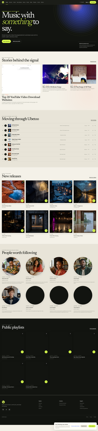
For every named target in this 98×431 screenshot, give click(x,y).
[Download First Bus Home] (93, 150)
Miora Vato (4, 207)
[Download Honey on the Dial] (93, 145)
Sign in (87, 2)
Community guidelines (84, 408)
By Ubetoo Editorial (77, 358)
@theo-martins (76, 309)
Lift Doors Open (15, 130)
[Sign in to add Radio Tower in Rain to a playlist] (95, 140)
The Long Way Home (54, 357)
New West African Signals (79, 357)
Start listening (6, 41)
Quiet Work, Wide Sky (30, 357)
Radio (31, 2)
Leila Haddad (52, 307)
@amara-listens (52, 280)
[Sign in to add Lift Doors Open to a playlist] (95, 130)
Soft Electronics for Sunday (8, 357)
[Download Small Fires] (93, 159)
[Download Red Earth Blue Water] (22, 182)
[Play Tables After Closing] (22, 230)
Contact (81, 404)
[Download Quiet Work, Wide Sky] (46, 333)
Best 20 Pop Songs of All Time (80, 87)
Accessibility (82, 406)
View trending (93, 120)
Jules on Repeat (29, 307)
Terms (87, 416)
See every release (92, 177)
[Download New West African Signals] (94, 333)
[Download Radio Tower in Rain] (93, 140)
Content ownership (62, 403)
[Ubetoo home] (3, 2)
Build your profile (16, 41)
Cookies (95, 416)
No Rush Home (15, 125)
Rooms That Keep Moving (64, 125)
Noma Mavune (14, 126)
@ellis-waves (4, 309)
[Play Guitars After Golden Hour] (46, 381)
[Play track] (5, 125)
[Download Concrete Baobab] (46, 212)
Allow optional (92, 426)
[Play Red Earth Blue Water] (22, 200)
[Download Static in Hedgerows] (94, 182)
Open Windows (62, 144)
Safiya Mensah (5, 278)
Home (7, 2)
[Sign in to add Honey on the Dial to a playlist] (95, 145)
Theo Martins (77, 307)
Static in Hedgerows (78, 206)
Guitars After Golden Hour (31, 387)
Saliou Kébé (28, 237)
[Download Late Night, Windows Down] (22, 363)
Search (40, 404)
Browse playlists (93, 328)
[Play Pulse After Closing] (70, 230)
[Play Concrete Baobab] (46, 230)
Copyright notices (62, 404)
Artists (38, 2)
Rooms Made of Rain (78, 235)
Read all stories (93, 61)
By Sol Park (52, 358)
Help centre (82, 403)
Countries (40, 406)
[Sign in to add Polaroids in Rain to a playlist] (95, 135)
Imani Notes (76, 278)
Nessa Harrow (52, 237)
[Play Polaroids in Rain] (70, 200)
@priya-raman (28, 280)
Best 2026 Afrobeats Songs (52, 87)
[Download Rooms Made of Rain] (94, 212)
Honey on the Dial (16, 144)
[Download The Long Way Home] (70, 333)
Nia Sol (13, 145)
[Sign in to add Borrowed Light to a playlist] (95, 154)
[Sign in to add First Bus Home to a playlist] (95, 150)
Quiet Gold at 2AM (30, 206)
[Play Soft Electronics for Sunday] (22, 351)
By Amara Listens (5, 388)
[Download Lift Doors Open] (93, 130)
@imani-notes (76, 280)
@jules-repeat (28, 309)
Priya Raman (28, 278)
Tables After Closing (6, 235)
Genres (24, 2)
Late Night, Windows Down (8, 387)
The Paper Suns (14, 135)
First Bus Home (15, 149)
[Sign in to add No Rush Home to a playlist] (95, 126)
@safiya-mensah (5, 280)
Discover (10, 2)
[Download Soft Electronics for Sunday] (22, 333)
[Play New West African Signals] (93, 351)
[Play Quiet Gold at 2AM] (46, 200)
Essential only (83, 426)
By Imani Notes (4, 358)
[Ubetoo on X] (3, 409)
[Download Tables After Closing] (22, 212)
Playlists (34, 2)
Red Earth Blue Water (6, 206)
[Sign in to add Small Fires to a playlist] (95, 159)
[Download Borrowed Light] (93, 154)
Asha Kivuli (75, 237)
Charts (14, 2)
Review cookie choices (75, 426)
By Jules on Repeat (29, 388)
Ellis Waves (4, 307)
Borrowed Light (15, 153)
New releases (19, 2)
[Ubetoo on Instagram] (9, 409)
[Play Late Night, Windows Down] (22, 381)
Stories (42, 2)
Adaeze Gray (28, 207)
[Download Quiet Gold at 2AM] (46, 182)
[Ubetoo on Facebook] (6, 409)
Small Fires (14, 158)
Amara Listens (53, 278)
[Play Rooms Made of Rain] (93, 230)
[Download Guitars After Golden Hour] (46, 363)
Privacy (91, 416)
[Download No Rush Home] (93, 126)
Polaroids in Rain (16, 134)
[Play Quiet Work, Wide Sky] (46, 351)
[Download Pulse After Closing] (70, 212)
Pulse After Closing (54, 235)
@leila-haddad (52, 309)
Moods (28, 2)
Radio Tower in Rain (16, 139)
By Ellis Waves (28, 358)
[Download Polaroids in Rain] (93, 135)
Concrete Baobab (30, 235)
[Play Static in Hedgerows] (93, 200)
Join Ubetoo (93, 2)
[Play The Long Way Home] (70, 351)
